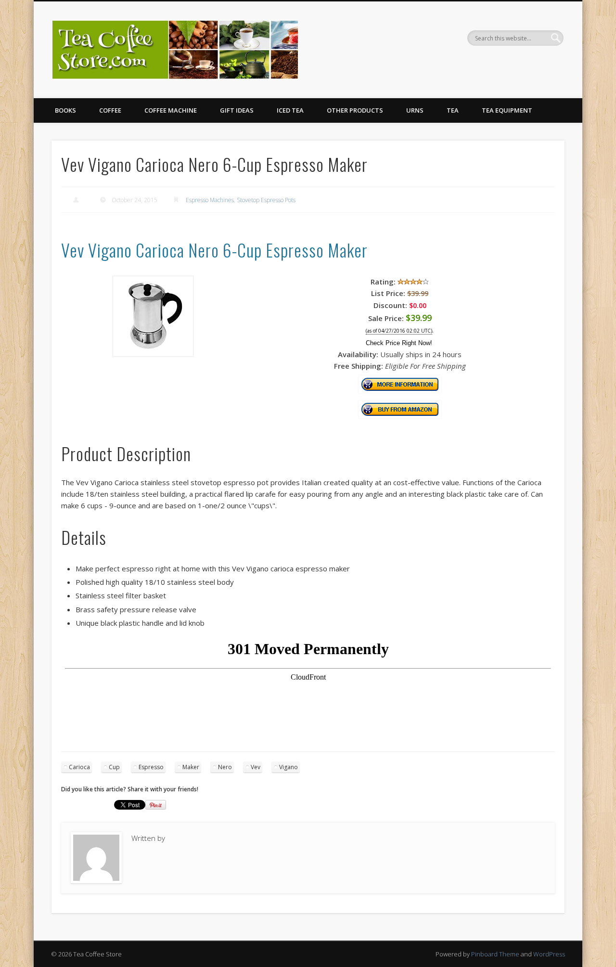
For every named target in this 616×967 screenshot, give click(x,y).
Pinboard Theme (495, 954)
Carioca (79, 767)
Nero (225, 767)
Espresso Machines (210, 200)
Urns (415, 110)
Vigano (288, 767)
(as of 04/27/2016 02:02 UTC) (399, 331)
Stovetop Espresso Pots (266, 200)
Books (65, 110)
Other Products (355, 110)
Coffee (110, 110)
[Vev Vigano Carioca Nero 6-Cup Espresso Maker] (153, 354)
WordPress (549, 954)
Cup (114, 767)
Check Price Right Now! (399, 343)
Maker (190, 767)
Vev (255, 767)
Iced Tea (290, 110)
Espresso (151, 767)
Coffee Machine (170, 110)
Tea (453, 110)
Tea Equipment (507, 110)
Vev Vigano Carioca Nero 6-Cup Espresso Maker (214, 249)
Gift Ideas (237, 110)
